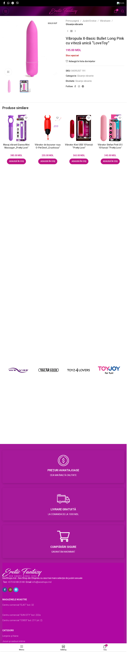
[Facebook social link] (4, 3)
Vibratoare (105, 21)
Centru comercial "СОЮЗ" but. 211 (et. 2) (22, 620)
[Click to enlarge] (8, 71)
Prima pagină (72, 21)
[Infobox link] (63, 466)
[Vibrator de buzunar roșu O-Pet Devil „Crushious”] (48, 128)
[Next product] (75, 31)
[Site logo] (63, 11)
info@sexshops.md (41, 582)
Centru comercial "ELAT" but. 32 (18, 605)
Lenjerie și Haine (10, 636)
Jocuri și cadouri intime (13, 641)
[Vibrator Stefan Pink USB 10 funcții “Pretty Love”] (110, 128)
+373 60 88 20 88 (16, 582)
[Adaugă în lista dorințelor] (26, 118)
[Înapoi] (71, 31)
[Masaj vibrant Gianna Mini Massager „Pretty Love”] (16, 128)
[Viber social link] (17, 3)
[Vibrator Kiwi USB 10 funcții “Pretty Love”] (79, 128)
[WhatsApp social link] (8, 3)
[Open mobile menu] (6, 11)
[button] (16, 161)
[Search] (123, 11)
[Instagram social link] (79, 86)
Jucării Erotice (89, 21)
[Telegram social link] (12, 3)
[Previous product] (68, 31)
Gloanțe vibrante (74, 24)
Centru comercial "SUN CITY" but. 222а (21, 615)
